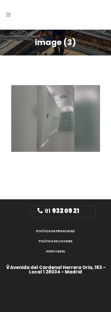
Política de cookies (56, 241)
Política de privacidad (55, 231)
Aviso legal (55, 251)
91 (61, 211)
